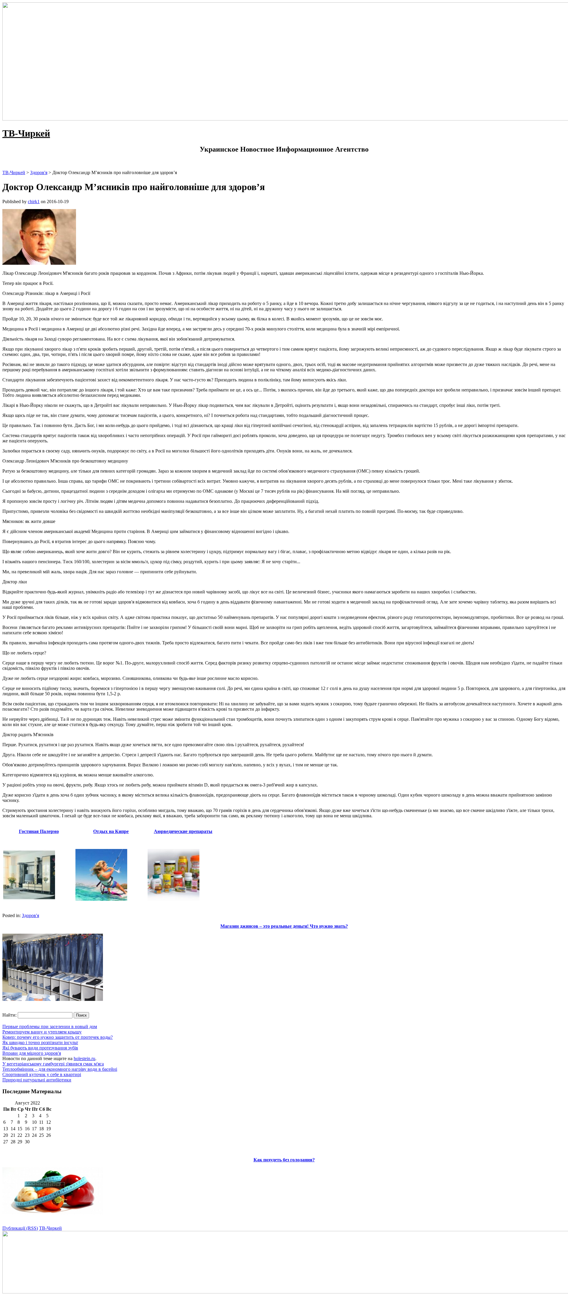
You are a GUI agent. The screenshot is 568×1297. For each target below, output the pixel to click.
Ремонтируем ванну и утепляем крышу (42, 1031)
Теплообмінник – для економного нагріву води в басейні (59, 1069)
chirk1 (34, 201)
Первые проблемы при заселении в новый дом (49, 1026)
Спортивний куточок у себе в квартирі (41, 1074)
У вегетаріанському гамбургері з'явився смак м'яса (53, 1063)
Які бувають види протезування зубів (40, 1047)
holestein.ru (84, 1058)
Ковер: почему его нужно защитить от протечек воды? (57, 1037)
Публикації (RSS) (20, 1228)
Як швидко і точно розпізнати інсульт (40, 1042)
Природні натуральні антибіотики (36, 1079)
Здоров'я (30, 915)
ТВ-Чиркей (26, 133)
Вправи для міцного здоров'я (31, 1053)
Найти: (9, 1014)
